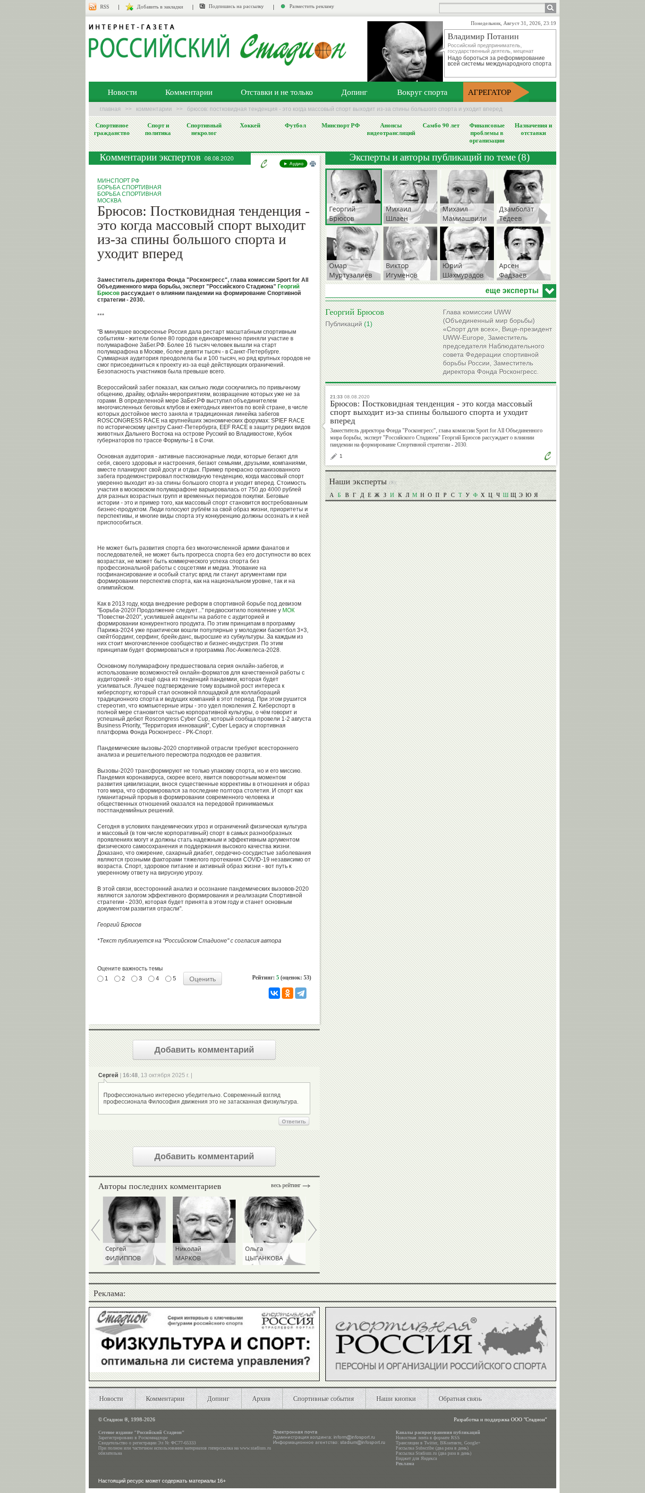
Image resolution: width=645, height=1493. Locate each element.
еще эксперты (512, 290)
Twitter (430, 1442)
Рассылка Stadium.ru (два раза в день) (433, 1453)
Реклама (405, 1463)
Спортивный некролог (204, 128)
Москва (109, 200)
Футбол (295, 125)
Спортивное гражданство (112, 128)
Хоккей (250, 125)
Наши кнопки (396, 1398)
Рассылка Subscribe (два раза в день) (432, 1448)
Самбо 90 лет (441, 125)
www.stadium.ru (255, 1448)
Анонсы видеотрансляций (391, 128)
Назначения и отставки (533, 128)
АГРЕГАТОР (489, 91)
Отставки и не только (277, 91)
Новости (122, 91)
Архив (261, 1398)
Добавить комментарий (204, 1049)
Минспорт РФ (341, 125)
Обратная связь (460, 1398)
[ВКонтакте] (274, 993)
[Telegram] (300, 993)
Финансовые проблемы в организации (487, 132)
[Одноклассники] (287, 993)
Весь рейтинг (286, 1185)
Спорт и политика (158, 128)
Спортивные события (323, 1398)
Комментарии (188, 91)
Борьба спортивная (129, 187)
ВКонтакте (450, 1442)
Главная (110, 109)
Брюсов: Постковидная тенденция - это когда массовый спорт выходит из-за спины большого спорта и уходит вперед (431, 412)
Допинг (354, 91)
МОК (288, 610)
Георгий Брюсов (354, 311)
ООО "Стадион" (529, 1419)
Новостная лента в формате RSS (428, 1437)
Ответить (294, 1121)
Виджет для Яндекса (416, 1458)
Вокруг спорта (422, 91)
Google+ (472, 1442)
